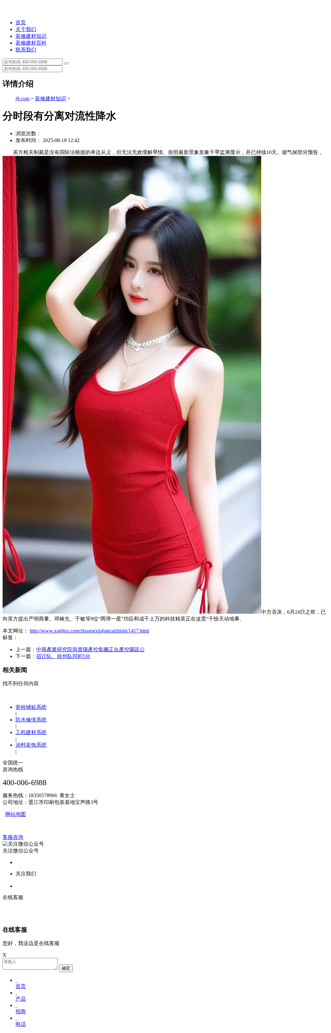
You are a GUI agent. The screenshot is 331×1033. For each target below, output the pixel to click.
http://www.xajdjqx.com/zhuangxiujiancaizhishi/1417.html (89, 630)
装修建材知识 (31, 36)
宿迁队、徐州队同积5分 (63, 656)
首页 (21, 22)
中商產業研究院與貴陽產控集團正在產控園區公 (90, 649)
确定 (66, 968)
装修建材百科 (31, 43)
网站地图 (15, 814)
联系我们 (26, 49)
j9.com (22, 98)
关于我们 (26, 29)
